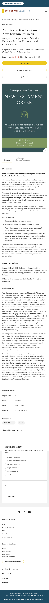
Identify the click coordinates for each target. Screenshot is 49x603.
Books (4, 548)
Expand (45, 150)
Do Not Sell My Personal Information (16, 595)
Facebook (21, 430)
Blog (3, 524)
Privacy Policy (14, 593)
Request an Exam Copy (13, 3)
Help (3, 531)
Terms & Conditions (37, 595)
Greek (21, 423)
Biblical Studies (9, 423)
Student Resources (23, 160)
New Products (6, 552)
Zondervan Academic (16, 11)
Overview (7, 160)
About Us (5, 534)
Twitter (18, 430)
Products (5, 19)
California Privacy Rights (29, 593)
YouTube (29, 512)
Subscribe (11, 496)
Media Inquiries (7, 537)
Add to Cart (24, 63)
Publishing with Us (8, 527)
